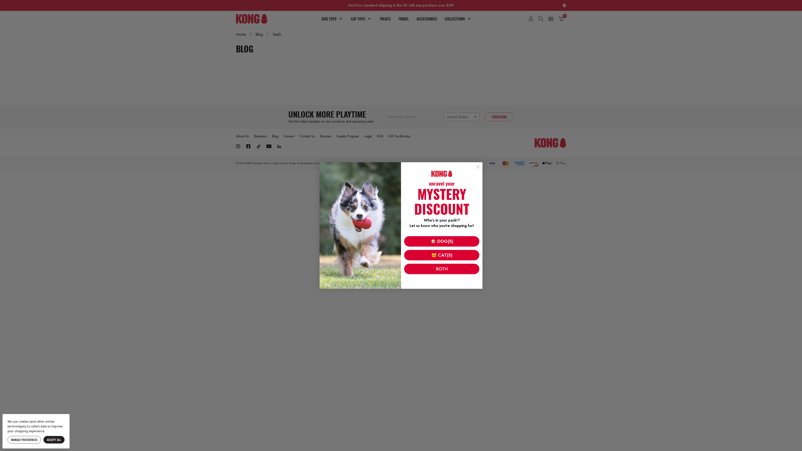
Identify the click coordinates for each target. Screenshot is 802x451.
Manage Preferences (24, 439)
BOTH (442, 269)
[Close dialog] (478, 167)
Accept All (54, 439)
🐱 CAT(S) (441, 255)
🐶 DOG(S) (441, 241)
